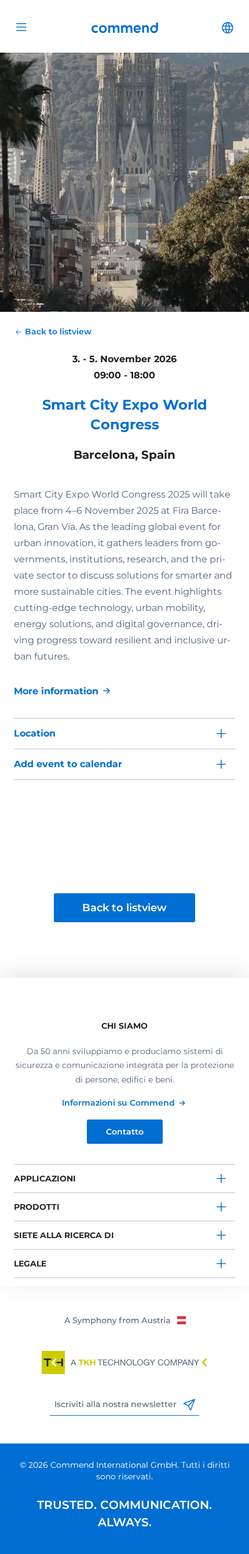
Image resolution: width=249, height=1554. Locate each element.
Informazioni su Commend (118, 1103)
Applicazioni (45, 1178)
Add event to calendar (68, 763)
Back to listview (124, 907)
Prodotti (37, 1207)
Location (35, 733)
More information (56, 691)
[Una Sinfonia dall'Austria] (125, 1320)
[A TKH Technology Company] (124, 1362)
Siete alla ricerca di (64, 1235)
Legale (30, 1263)
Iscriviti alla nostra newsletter (116, 1404)
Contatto (125, 1131)
